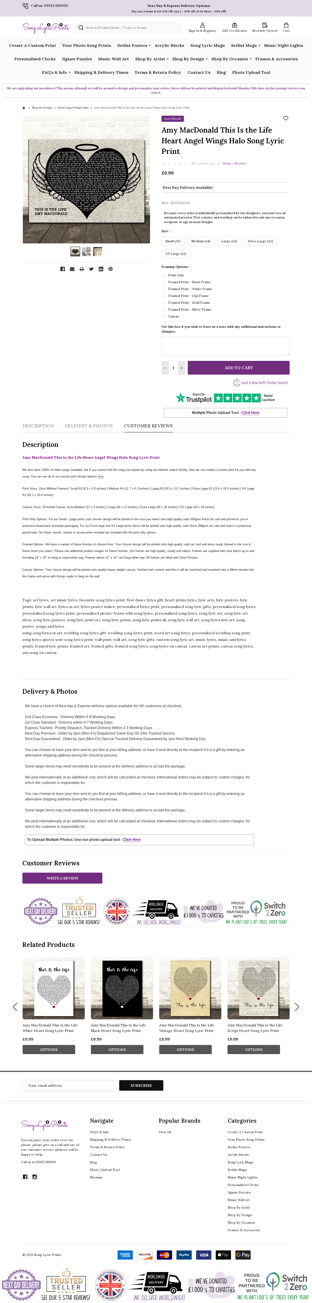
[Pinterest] (110, 269)
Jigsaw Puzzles (77, 58)
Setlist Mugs (244, 45)
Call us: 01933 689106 (49, 5)
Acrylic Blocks (169, 45)
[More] (150, 45)
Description (38, 426)
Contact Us (199, 72)
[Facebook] (62, 269)
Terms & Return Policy (158, 72)
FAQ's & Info (54, 72)
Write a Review (234, 163)
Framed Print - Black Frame (189, 282)
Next (296, 1007)
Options (49, 1049)
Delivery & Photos (89, 426)
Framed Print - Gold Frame (189, 303)
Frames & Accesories (276, 58)
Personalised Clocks (35, 58)
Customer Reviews (148, 426)
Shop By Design (188, 58)
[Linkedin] (101, 269)
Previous (15, 1007)
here (100, 476)
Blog (221, 72)
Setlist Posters (132, 45)
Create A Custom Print (32, 45)
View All (165, 1132)
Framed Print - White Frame (190, 289)
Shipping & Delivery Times (101, 72)
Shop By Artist (150, 58)
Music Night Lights (283, 45)
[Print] (82, 269)
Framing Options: (176, 267)
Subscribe (141, 1085)
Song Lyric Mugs (207, 45)
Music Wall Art (113, 58)
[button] (225, 397)
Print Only (176, 275)
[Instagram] (35, 1177)
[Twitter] (91, 269)
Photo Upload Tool (251, 72)
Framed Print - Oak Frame (188, 296)
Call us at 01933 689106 (38, 1162)
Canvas (173, 316)
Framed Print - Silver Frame (190, 309)
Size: (166, 231)
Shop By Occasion (230, 58)
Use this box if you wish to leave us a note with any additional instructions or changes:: (221, 329)
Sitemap (96, 1177)
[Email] (72, 269)
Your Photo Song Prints (86, 45)
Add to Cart (239, 367)
